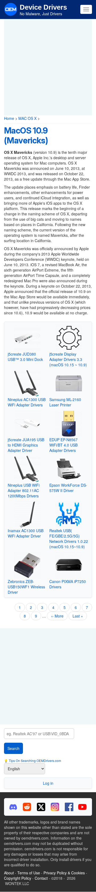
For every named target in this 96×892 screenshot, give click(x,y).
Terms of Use (28, 872)
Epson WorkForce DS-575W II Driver (68, 487)
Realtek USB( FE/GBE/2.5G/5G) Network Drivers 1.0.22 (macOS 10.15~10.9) (68, 538)
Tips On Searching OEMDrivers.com (34, 760)
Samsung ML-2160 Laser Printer (65, 402)
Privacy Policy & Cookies (64, 872)
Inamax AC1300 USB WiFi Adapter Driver (25, 533)
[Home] (10, 9)
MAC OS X (27, 118)
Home (9, 118)
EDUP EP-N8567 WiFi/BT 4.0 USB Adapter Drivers (63, 445)
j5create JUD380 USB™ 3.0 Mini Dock (25, 356)
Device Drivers (43, 7)
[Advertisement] (48, 67)
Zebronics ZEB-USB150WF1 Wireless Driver (26, 587)
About (9, 872)
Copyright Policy (17, 878)
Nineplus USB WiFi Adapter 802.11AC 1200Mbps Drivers (23, 490)
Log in (48, 783)
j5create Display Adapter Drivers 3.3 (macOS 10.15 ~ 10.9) (68, 359)
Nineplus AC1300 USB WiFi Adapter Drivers (27, 402)
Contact (41, 878)
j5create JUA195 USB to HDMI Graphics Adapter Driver (26, 445)
